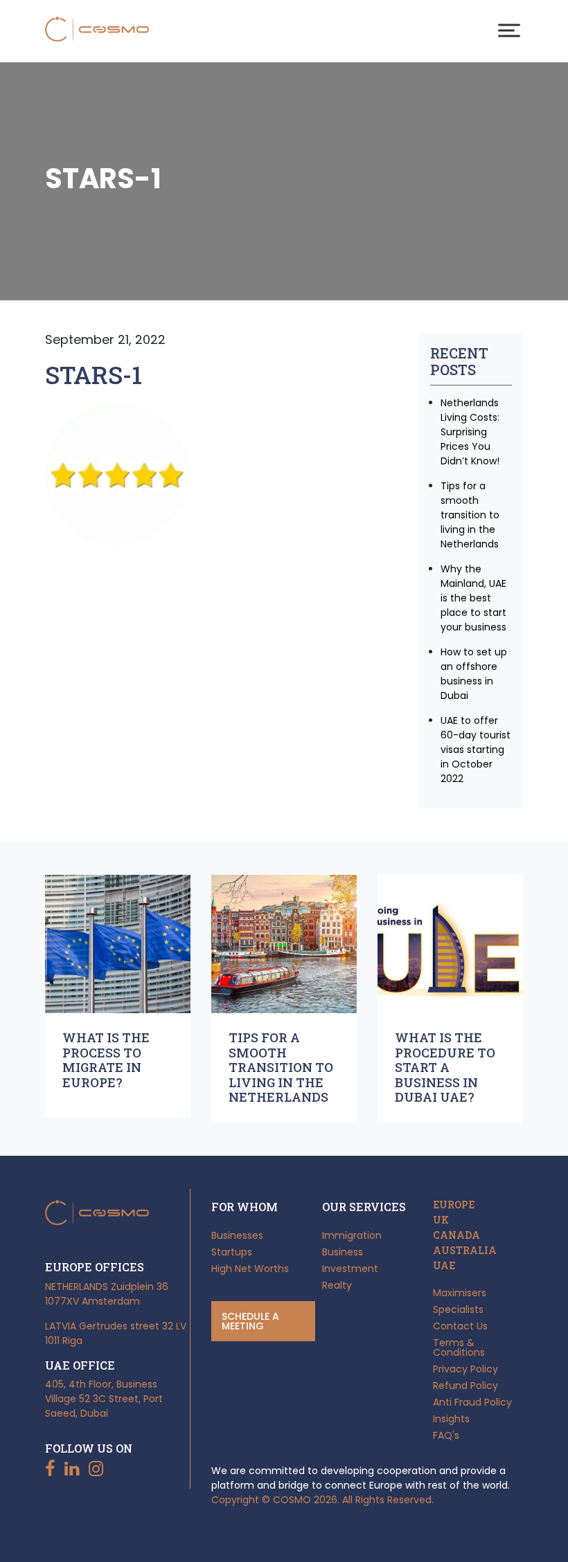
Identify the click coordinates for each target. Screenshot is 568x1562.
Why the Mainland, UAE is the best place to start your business (473, 598)
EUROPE (453, 1205)
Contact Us (460, 1326)
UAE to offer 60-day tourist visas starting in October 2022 (476, 749)
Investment (350, 1268)
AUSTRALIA (465, 1250)
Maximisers (459, 1293)
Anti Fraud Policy (472, 1402)
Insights (451, 1419)
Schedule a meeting (250, 1321)
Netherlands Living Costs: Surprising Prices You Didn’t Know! (470, 432)
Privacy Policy (465, 1369)
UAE (444, 1266)
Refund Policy (465, 1385)
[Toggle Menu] (509, 30)
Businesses (237, 1235)
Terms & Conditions (459, 1347)
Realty (337, 1285)
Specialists (458, 1309)
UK (441, 1220)
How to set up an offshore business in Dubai (474, 673)
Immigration (352, 1235)
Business (342, 1252)
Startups (231, 1252)
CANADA (456, 1235)
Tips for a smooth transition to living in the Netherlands (470, 515)
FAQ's (446, 1435)
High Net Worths (250, 1268)
